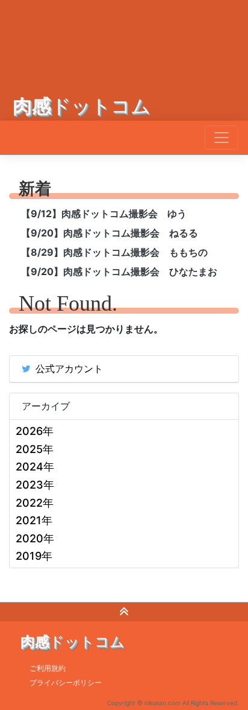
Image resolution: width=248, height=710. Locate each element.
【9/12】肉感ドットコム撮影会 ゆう (104, 214)
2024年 (35, 466)
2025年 (35, 449)
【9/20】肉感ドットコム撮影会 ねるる (109, 233)
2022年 (35, 502)
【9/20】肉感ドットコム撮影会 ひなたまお (119, 271)
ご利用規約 (47, 668)
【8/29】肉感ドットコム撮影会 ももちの (114, 252)
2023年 (35, 484)
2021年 (34, 520)
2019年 (34, 556)
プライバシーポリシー (65, 682)
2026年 (35, 431)
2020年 (35, 538)
